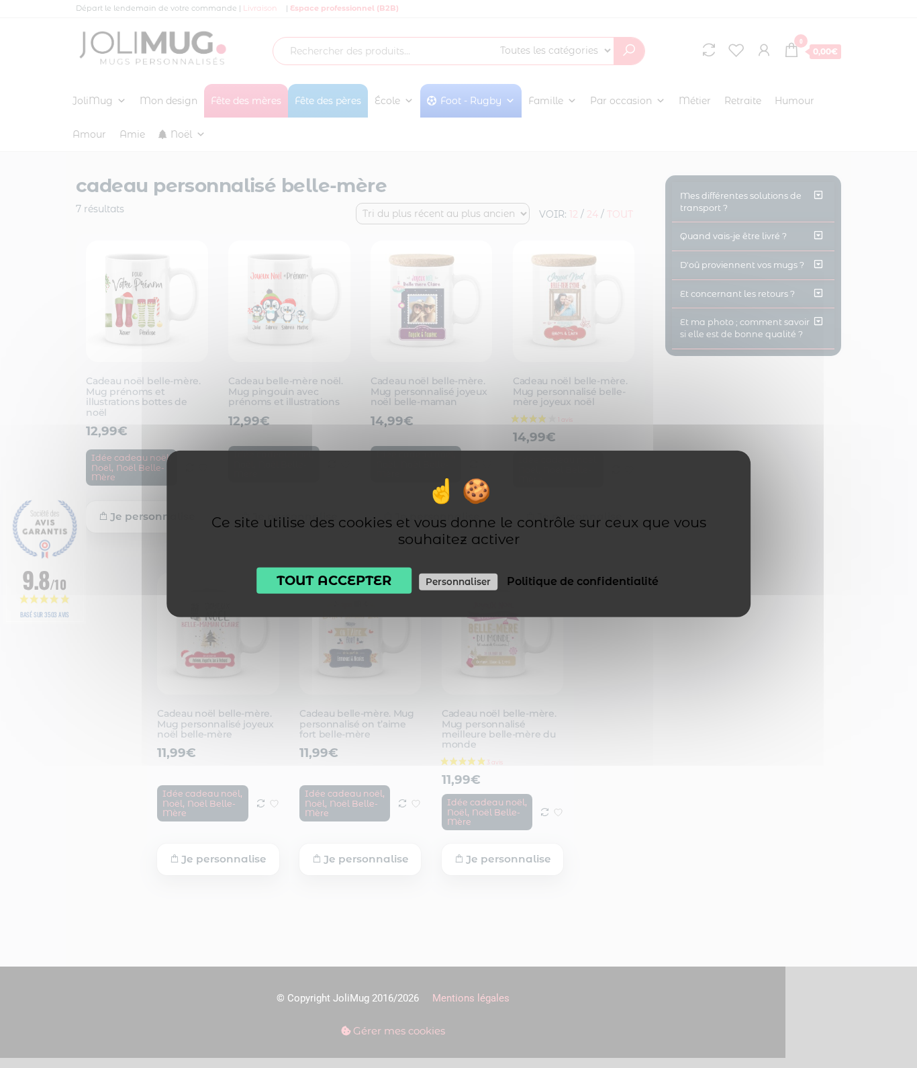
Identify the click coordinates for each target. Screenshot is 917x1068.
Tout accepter (334, 580)
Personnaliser (458, 581)
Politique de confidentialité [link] (583, 581)
